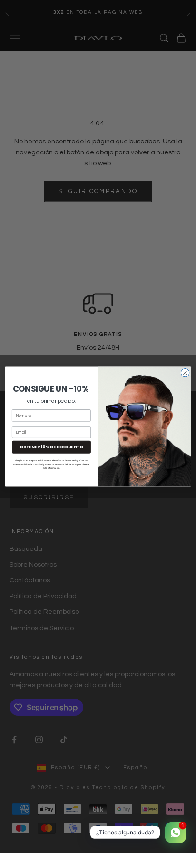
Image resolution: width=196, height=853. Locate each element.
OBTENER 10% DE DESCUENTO (51, 447)
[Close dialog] (185, 372)
